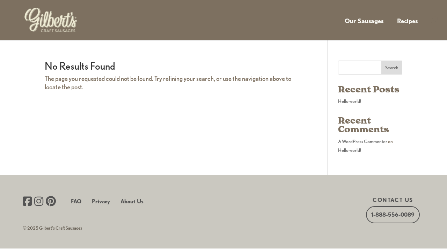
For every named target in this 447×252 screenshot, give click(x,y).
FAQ (76, 201)
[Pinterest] (51, 202)
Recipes (407, 20)
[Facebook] (27, 202)
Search (391, 67)
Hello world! (349, 101)
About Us (132, 201)
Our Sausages (364, 20)
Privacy (101, 201)
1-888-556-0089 (393, 214)
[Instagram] (38, 202)
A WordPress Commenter (362, 141)
